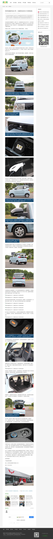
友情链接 (33, 529)
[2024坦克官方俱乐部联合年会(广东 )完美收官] (22, 500)
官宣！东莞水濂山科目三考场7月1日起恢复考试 (45, 24)
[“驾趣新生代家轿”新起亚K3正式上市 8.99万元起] (22, 506)
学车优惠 (24, 2)
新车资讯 (19, 2)
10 (38, 28)
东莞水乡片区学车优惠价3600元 (43, 28)
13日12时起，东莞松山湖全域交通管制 (44, 19)
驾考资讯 (29, 2)
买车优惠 (14, 2)
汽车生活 (34, 2)
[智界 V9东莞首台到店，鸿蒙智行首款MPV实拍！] (7, 500)
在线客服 (45, 535)
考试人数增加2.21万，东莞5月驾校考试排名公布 (46, 26)
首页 (11, 2)
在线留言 (29, 529)
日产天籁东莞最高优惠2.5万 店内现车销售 (45, 17)
